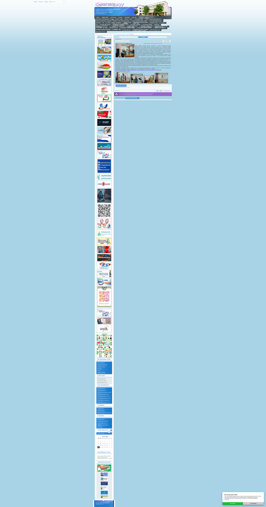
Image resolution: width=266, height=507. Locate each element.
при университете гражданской (103, 400)
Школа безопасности (101, 388)
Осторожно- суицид (101, 366)
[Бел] (51, 1)
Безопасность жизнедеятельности (104, 392)
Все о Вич (99, 368)
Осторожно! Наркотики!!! (102, 364)
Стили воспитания (101, 362)
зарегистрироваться (131, 94)
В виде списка (109, 432)
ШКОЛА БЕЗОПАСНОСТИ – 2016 (122, 87)
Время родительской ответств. (103, 394)
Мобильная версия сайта (102, 382)
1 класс (98, 370)
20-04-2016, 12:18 (126, 40)
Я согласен (232, 503)
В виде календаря (111, 430)
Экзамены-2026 (100, 408)
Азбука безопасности (101, 390)
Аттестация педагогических (102, 425)
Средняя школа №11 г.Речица (110, 5)
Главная (35, 1)
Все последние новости (102, 380)
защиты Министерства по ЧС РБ (103, 402)
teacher (120, 40)
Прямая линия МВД (101, 372)
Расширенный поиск (101, 378)
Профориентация (100, 410)
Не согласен (253, 503)
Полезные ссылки (100, 419)
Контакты (41, 1)
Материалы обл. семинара (102, 421)
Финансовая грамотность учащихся (104, 412)
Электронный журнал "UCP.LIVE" (103, 396)
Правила (46, 1)
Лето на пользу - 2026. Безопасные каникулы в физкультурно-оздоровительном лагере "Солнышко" (104, 457)
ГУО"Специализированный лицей (104, 398)
